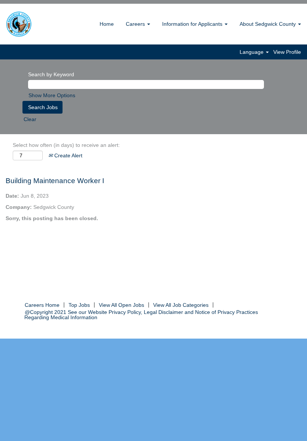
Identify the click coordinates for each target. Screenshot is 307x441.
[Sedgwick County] (38, 24)
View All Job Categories (181, 305)
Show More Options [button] (51, 95)
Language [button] (252, 52)
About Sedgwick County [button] (268, 24)
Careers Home (42, 305)
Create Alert (67, 155)
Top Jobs (79, 305)
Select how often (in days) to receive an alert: (66, 145)
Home (107, 24)
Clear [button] (30, 119)
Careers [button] (136, 24)
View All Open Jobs (121, 305)
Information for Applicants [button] (193, 24)
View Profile (287, 52)
